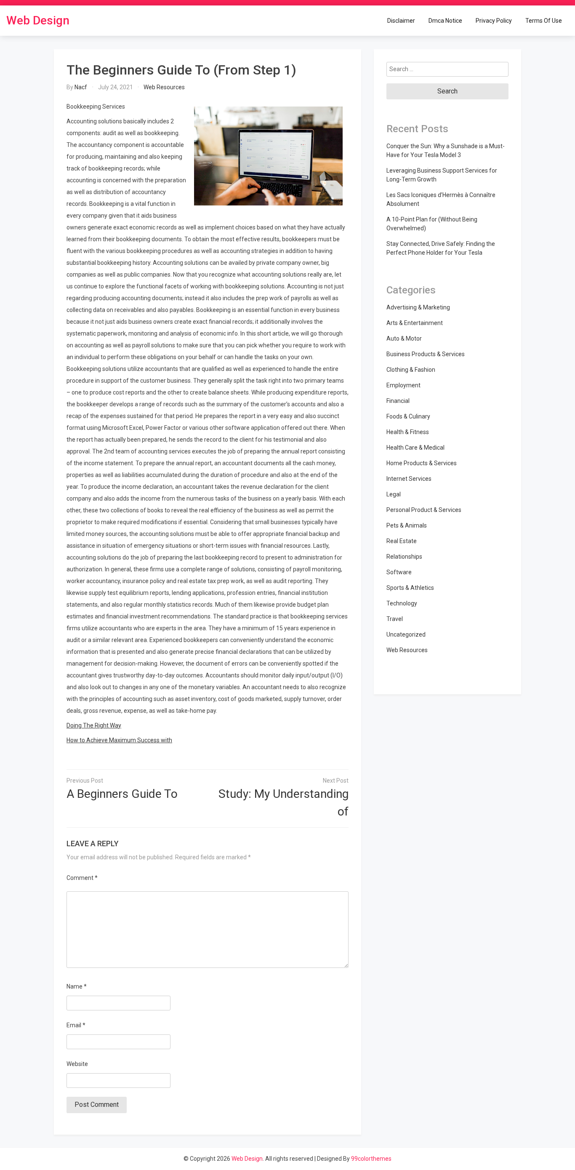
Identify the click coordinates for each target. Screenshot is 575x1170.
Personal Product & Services (423, 509)
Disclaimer (401, 20)
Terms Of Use (543, 20)
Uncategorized (406, 634)
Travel (394, 619)
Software (399, 572)
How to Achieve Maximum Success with (119, 740)
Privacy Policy (494, 20)
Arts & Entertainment (414, 323)
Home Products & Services (421, 463)
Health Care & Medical (415, 447)
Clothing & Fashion (410, 369)
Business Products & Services (425, 354)
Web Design (37, 20)
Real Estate (401, 541)
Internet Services (408, 478)
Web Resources (164, 87)
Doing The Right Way (94, 725)
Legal (393, 494)
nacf (81, 87)
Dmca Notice (445, 20)
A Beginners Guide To (122, 794)
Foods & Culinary (408, 416)
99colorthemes (371, 1158)
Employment (403, 385)
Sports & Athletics (410, 587)
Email (76, 1025)
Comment (82, 877)
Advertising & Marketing (418, 307)
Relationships (404, 556)
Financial (398, 400)
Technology (401, 603)
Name (77, 986)
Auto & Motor (404, 338)
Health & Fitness (407, 432)
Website (77, 1064)
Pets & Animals (406, 525)
